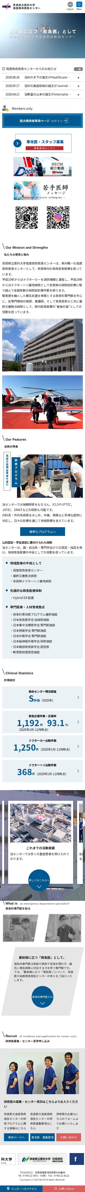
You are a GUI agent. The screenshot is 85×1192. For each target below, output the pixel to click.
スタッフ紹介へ (39, 880)
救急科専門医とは (42, 997)
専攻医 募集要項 (42, 1137)
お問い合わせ (68, 1137)
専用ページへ (16, 1137)
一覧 (78, 69)
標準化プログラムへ (42, 531)
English (70, 9)
